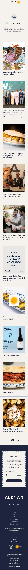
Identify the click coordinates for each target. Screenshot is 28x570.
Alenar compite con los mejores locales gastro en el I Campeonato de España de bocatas (13, 156)
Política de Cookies (14, 560)
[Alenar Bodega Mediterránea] (14, 2)
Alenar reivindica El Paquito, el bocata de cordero (13, 73)
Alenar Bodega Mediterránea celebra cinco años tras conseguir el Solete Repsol (14, 278)
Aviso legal (14, 562)
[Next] (21, 440)
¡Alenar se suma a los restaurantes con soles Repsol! (13, 318)
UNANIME (17, 566)
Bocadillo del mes (8, 392)
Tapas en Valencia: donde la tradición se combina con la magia (13, 430)
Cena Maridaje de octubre (11, 356)
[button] (2, 2)
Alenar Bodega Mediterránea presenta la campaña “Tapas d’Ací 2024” (13, 197)
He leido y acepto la (14, 475)
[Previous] (7, 440)
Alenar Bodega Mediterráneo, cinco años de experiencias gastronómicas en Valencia (14, 237)
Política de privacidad (14, 558)
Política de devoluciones (14, 563)
